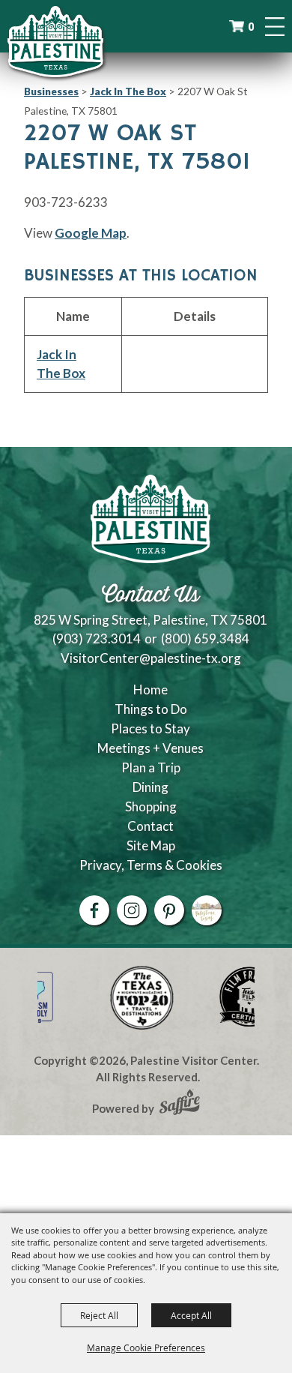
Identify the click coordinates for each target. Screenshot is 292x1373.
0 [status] (251, 26)
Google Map (91, 233)
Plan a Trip (150, 767)
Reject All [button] (99, 1315)
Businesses (51, 91)
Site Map (151, 845)
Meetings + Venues (150, 748)
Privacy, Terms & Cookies (150, 865)
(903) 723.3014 (96, 638)
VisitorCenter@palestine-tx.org (151, 658)
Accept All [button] (191, 1315)
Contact (150, 826)
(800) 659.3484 (205, 638)
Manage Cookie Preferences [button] (146, 1348)
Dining (150, 787)
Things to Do (151, 709)
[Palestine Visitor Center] (55, 41)
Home (150, 689)
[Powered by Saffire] (179, 1104)
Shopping (151, 806)
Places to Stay (150, 728)
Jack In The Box (128, 91)
